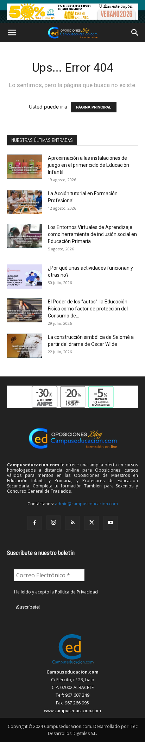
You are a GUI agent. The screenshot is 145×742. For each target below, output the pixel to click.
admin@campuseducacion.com (86, 504)
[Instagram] (53, 523)
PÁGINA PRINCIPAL (93, 107)
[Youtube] (110, 523)
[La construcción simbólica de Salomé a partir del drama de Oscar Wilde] (24, 346)
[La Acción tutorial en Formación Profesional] (24, 202)
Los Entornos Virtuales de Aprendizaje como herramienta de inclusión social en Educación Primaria (92, 234)
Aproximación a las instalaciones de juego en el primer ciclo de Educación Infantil (88, 165)
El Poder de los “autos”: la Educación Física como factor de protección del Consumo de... (88, 309)
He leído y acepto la (56, 592)
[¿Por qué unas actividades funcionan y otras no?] (24, 276)
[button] (12, 32)
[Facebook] (34, 523)
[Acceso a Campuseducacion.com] (73, 664)
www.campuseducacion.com (72, 711)
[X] (91, 523)
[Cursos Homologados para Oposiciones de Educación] (72, 12)
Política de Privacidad (76, 592)
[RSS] (72, 523)
